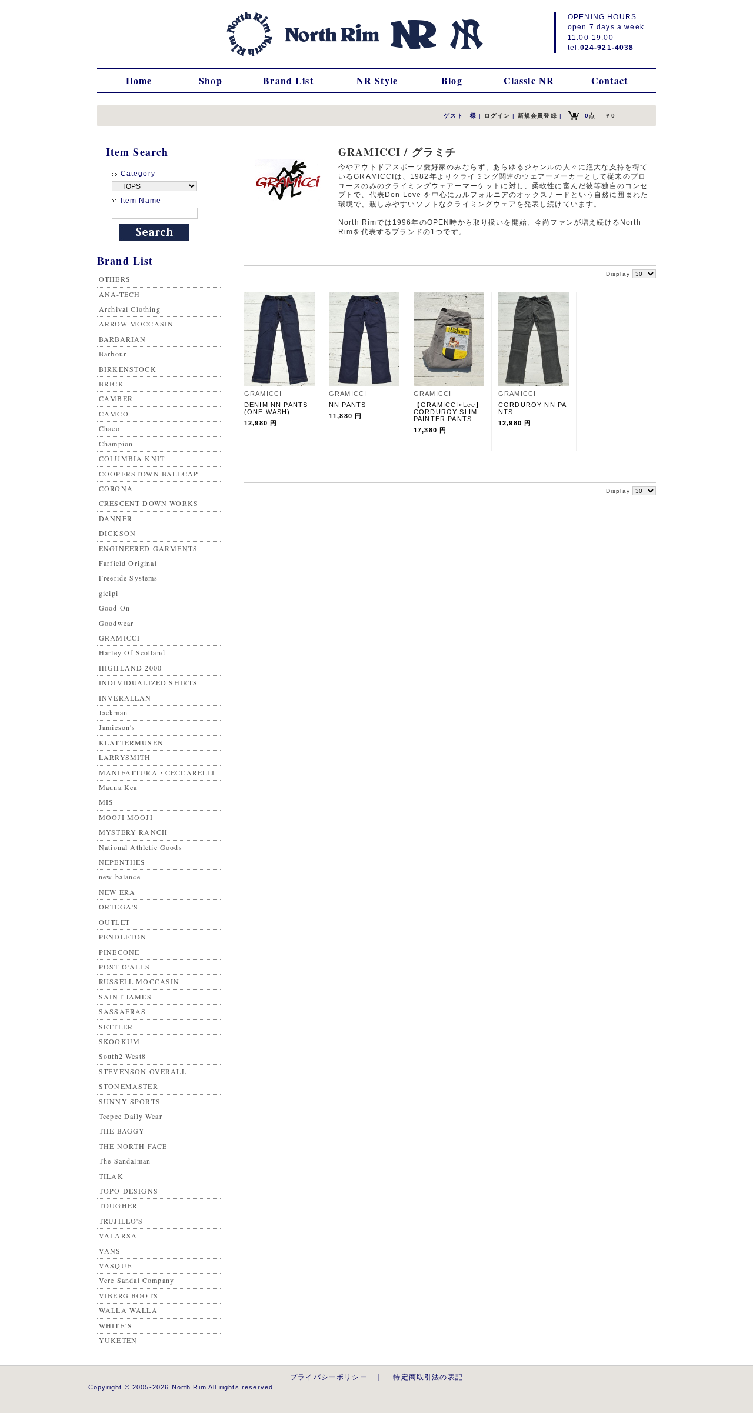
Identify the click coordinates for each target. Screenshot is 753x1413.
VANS (110, 1250)
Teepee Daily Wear (130, 1116)
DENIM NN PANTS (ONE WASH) (279, 408)
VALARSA (118, 1235)
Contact (609, 80)
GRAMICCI (119, 637)
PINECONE (119, 952)
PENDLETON (122, 936)
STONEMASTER (128, 1086)
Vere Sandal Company (136, 1280)
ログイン (497, 115)
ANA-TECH (119, 294)
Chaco (109, 428)
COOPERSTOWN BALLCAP (148, 473)
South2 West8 (122, 1056)
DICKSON (117, 533)
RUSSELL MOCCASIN (139, 981)
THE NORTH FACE (133, 1146)
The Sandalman (125, 1160)
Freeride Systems (128, 577)
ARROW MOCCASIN (136, 323)
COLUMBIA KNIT (132, 458)
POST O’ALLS (124, 966)
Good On (114, 607)
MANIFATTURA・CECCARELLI (157, 772)
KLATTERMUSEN (131, 742)
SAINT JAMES (125, 996)
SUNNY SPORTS (130, 1101)
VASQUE (115, 1265)
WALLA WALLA (128, 1310)
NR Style (377, 80)
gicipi (108, 593)
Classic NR (529, 80)
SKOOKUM (119, 1041)
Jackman (113, 712)
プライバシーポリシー (329, 1377)
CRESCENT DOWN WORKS (148, 503)
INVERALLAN (125, 697)
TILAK (111, 1176)
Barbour (112, 353)
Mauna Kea (118, 787)
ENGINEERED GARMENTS (148, 548)
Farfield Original (128, 563)
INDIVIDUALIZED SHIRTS (148, 682)
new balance (120, 876)
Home (139, 80)
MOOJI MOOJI (126, 817)
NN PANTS (351, 404)
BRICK (111, 383)
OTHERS (115, 279)
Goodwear (116, 623)
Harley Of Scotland (132, 652)
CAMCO (114, 413)
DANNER (115, 518)
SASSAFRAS (122, 1011)
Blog (451, 80)
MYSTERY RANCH (133, 832)
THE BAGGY (122, 1130)
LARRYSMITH (125, 757)
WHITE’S (115, 1325)
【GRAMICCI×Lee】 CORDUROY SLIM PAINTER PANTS (451, 411)
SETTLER (116, 1026)
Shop (210, 80)
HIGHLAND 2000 (130, 667)
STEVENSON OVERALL (142, 1071)
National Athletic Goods (140, 847)
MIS (106, 802)
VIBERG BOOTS (128, 1295)
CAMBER (116, 398)
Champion (116, 443)
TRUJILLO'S (121, 1220)
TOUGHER (118, 1205)
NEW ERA (117, 892)
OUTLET (114, 922)
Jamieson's (117, 727)
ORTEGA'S (118, 906)
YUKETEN (118, 1340)
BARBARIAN (122, 339)
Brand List (288, 80)
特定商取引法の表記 (427, 1377)
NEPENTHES (122, 862)
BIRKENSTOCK (127, 369)
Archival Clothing (130, 309)
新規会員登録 (537, 115)
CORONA (116, 488)
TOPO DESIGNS (128, 1190)
